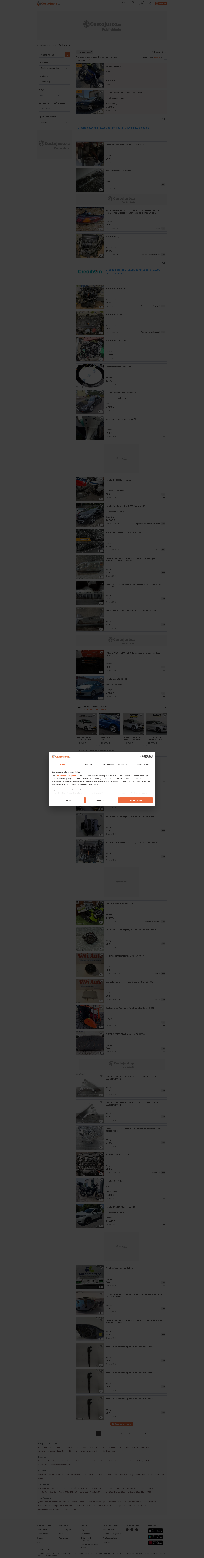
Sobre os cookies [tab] (142, 764)
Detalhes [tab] (88, 764)
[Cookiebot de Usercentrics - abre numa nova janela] (142, 756)
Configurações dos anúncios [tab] (115, 764)
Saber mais (100, 800)
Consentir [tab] (62, 764)
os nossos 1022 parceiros (68, 776)
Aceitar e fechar (136, 800)
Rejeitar (68, 800)
